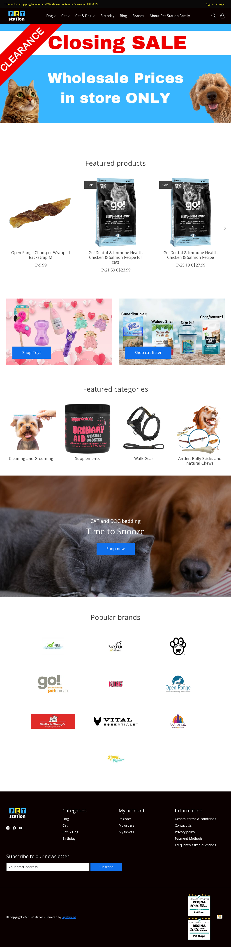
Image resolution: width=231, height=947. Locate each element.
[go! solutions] (53, 684)
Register (125, 818)
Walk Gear (143, 458)
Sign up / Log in (215, 4)
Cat (65, 825)
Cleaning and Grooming (31, 458)
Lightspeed (69, 917)
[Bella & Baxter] (115, 647)
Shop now (115, 548)
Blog (123, 16)
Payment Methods (189, 838)
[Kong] (115, 684)
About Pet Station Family (170, 16)
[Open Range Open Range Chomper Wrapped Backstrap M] (40, 212)
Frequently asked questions (195, 845)
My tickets (126, 832)
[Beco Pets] (53, 647)
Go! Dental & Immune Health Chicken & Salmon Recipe (190, 255)
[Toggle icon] (213, 16)
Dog (65, 818)
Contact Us (183, 825)
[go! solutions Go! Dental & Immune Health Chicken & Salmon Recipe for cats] (115, 212)
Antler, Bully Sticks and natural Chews (200, 461)
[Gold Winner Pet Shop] (199, 938)
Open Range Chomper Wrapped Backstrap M (40, 255)
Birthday (107, 16)
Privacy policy (185, 832)
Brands (138, 16)
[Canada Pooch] (178, 647)
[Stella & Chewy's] (53, 722)
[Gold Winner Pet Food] (199, 914)
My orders (126, 825)
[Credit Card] (219, 917)
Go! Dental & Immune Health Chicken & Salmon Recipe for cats (115, 257)
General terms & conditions (195, 818)
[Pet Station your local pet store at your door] (16, 16)
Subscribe (106, 866)
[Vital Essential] (115, 722)
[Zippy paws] (115, 759)
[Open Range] (178, 684)
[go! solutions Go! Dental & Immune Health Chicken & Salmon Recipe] (190, 212)
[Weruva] (178, 722)
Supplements (87, 458)
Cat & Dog (70, 832)
